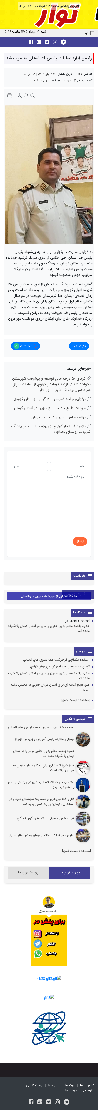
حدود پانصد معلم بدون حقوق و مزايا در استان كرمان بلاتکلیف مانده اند (49, 629)
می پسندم (23, 345)
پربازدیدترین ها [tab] (70, 873)
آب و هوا (54, 1085)
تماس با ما (87, 1085)
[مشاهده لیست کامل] (75, 700)
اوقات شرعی (34, 1085)
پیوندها (70, 1085)
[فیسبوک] (31, 1102)
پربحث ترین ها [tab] (28, 873)
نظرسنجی (87, 1090)
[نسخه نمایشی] (9, 96)
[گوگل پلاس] (39, 1102)
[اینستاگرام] (57, 1102)
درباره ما (71, 1090)
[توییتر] (48, 1102)
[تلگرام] (66, 1102)
